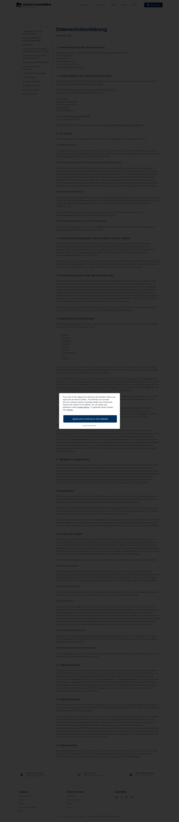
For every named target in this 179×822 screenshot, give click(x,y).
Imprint (85, 425)
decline (70, 410)
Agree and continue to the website (90, 419)
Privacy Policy (92, 425)
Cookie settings (83, 407)
